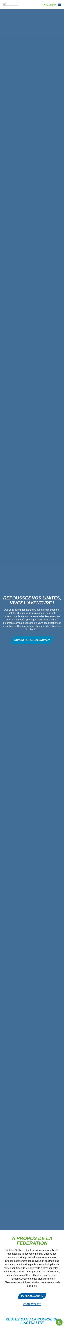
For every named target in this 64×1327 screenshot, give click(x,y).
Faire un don (32, 1303)
